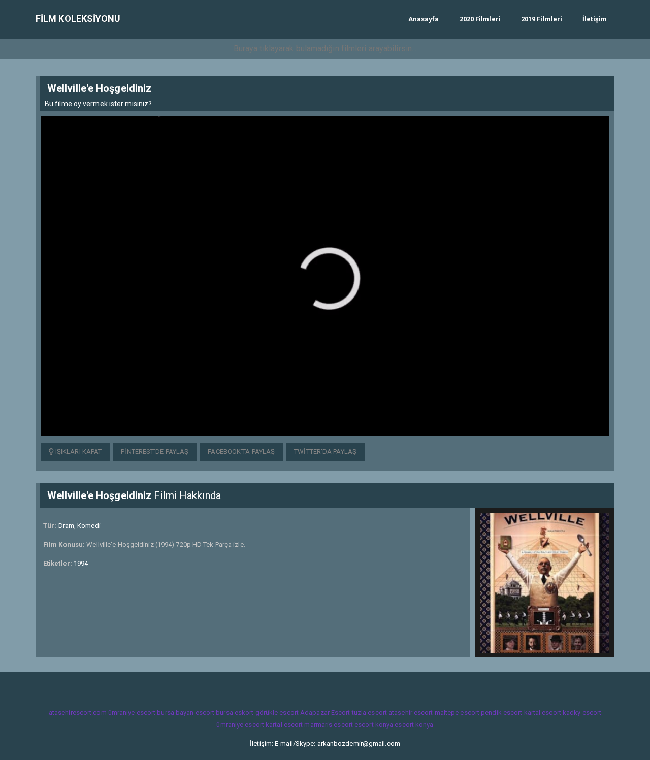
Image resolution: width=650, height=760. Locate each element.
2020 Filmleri (480, 19)
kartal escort (542, 712)
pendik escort (501, 712)
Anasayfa (423, 19)
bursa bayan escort (185, 712)
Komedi (89, 526)
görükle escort (277, 712)
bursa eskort (234, 712)
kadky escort (582, 712)
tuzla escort (369, 712)
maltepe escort (457, 712)
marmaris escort (328, 725)
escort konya (373, 725)
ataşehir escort (410, 712)
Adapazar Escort (325, 712)
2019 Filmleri (541, 19)
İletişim (594, 19)
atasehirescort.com (78, 712)
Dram (66, 526)
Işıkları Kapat (78, 451)
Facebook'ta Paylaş (241, 451)
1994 (81, 563)
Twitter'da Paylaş (325, 451)
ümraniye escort (132, 712)
